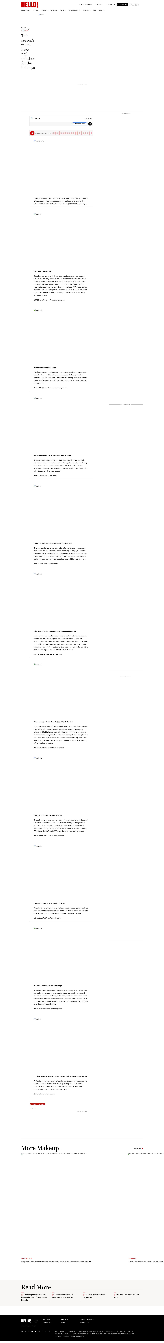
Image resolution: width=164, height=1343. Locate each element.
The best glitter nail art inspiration (94, 1296)
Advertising (47, 1322)
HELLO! (37, 118)
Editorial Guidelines (98, 1334)
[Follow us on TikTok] (32, 1331)
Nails (33, 1108)
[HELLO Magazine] (29, 5)
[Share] (90, 124)
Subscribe (122, 4)
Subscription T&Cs (86, 1319)
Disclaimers (59, 1331)
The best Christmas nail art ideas (126, 1296)
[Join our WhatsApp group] (49, 1331)
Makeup (24, 31)
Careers (58, 1336)
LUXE (94, 10)
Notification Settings (63, 1334)
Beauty (62, 10)
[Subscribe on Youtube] (35, 1331)
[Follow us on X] (29, 1331)
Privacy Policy (126, 1331)
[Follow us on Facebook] (25, 1331)
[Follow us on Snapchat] (39, 1331)
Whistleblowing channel (108, 1331)
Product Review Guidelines (73, 1336)
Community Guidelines (88, 1331)
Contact (64, 1319)
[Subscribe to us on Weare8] (46, 1331)
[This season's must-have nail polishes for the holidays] (134, 5)
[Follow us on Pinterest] (42, 1331)
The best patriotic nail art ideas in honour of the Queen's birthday (34, 1297)
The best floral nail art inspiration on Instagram (62, 1296)
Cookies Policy (71, 1331)
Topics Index (84, 1322)
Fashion (44, 10)
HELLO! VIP (101, 10)
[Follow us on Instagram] (22, 1331)
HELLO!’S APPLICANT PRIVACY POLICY (121, 1334)
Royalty (35, 10)
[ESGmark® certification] (34, 1320)
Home (23, 27)
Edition (99, 5)
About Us (46, 1319)
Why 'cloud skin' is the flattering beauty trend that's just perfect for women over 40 (56, 1261)
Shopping (86, 10)
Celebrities (25, 10)
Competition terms (80, 1334)
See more (137, 1148)
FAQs (63, 1322)
